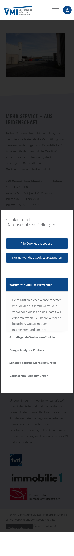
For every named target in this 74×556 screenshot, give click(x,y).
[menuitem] (53, 10)
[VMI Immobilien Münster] (31, 10)
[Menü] (53, 10)
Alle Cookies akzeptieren (37, 243)
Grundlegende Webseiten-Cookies (32, 337)
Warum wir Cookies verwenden (30, 285)
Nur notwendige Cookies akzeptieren (37, 257)
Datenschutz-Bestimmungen (28, 376)
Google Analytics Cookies (26, 350)
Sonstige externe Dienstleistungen (32, 363)
